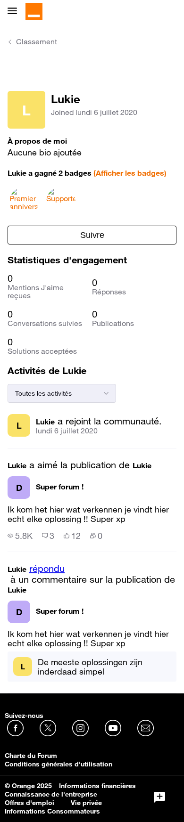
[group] (20, 535)
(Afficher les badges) (130, 173)
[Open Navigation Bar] (15, 11)
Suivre (92, 235)
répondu (47, 568)
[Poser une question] (159, 797)
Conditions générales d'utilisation (58, 764)
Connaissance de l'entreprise (51, 794)
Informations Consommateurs (52, 811)
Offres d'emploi (29, 802)
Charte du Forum (31, 755)
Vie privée (86, 802)
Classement (36, 41)
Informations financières (97, 785)
